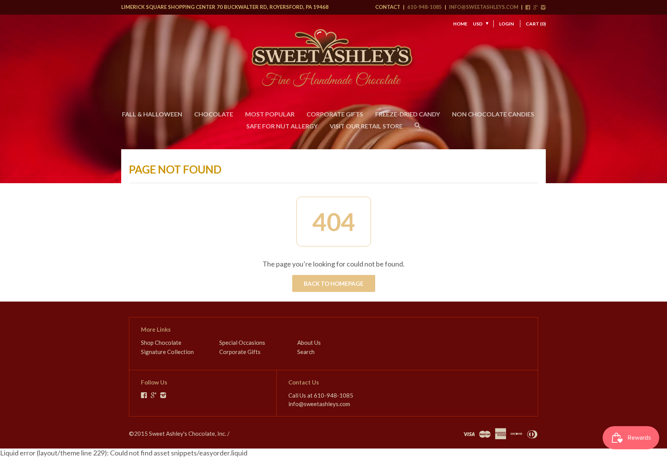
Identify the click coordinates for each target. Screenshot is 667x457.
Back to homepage (334, 283)
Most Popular (270, 114)
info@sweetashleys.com (483, 7)
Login (506, 24)
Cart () (536, 24)
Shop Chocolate (161, 342)
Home (460, 24)
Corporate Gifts (334, 114)
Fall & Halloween (152, 114)
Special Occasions (242, 342)
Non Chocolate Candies (493, 114)
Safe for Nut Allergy (282, 126)
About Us (309, 342)
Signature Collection (167, 351)
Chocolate (213, 114)
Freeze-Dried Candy (407, 114)
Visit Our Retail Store (366, 126)
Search (306, 351)
